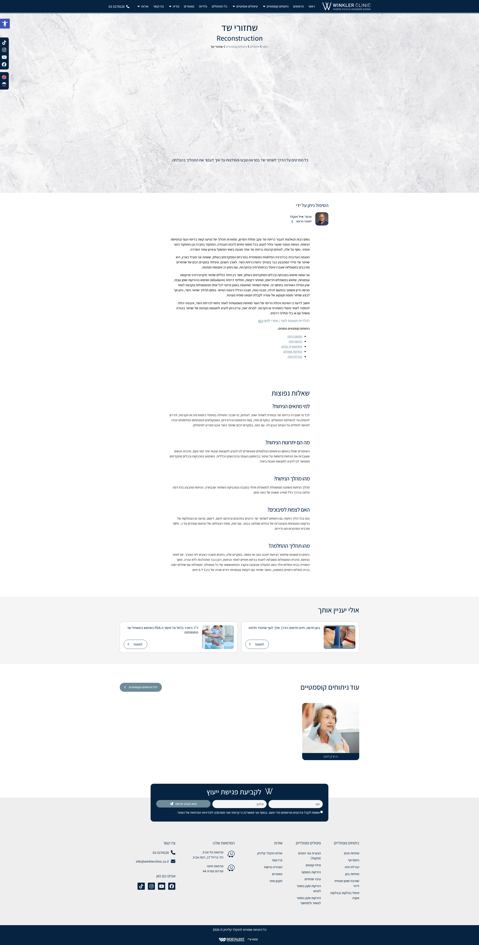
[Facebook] (171, 886)
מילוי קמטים (313, 865)
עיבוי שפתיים (313, 879)
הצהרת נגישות (273, 867)
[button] (5, 23)
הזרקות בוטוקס (311, 872)
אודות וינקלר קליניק (269, 853)
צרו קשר (277, 860)
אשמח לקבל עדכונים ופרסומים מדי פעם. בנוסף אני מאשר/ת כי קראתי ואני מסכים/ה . (248, 812)
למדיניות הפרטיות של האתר (195, 812)
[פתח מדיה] (170, 6)
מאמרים (277, 874)
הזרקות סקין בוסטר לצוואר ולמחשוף (309, 900)
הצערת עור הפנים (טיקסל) (309, 855)
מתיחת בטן (352, 874)
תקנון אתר (275, 881)
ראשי (266, 47)
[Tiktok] (141, 886)
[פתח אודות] (138, 6)
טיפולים (254, 47)
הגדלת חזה (295, 356)
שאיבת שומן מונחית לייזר (346, 883)
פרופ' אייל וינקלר (301, 216)
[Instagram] (151, 886)
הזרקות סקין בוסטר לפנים (309, 888)
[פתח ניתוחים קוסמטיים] (264, 6)
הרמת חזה (295, 341)
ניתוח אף (353, 860)
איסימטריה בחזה (291, 346)
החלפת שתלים (292, 351)
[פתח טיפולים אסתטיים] (233, 6)
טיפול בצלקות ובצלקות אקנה (344, 895)
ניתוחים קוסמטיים (236, 47)
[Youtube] (161, 886)
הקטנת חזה (294, 336)
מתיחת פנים (351, 853)
